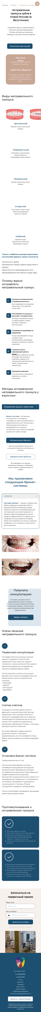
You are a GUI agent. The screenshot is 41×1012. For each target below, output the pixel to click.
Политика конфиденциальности (20, 993)
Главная (5, 5)
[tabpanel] (20, 443)
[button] (20, 46)
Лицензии (20, 984)
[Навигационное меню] (37, 3)
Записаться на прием (20, 922)
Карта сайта (20, 986)
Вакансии (20, 982)
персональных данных (20, 928)
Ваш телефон (11, 911)
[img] (20, 962)
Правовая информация (20, 991)
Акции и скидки (20, 989)
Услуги (13, 5)
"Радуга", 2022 (20, 971)
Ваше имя (10, 902)
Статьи (20, 980)
